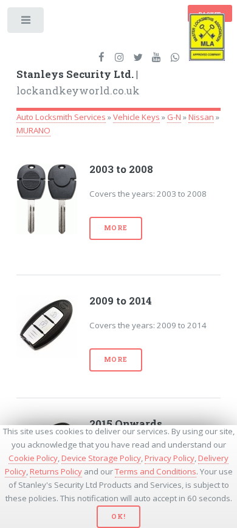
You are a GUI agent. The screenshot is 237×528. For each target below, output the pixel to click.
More (116, 228)
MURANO (33, 130)
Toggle (26, 23)
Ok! (118, 516)
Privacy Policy (169, 457)
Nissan (201, 116)
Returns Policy (56, 471)
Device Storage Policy (101, 457)
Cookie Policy (33, 457)
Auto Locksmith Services (61, 116)
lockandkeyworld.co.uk (78, 83)
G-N (174, 116)
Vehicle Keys (136, 116)
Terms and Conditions (155, 471)
